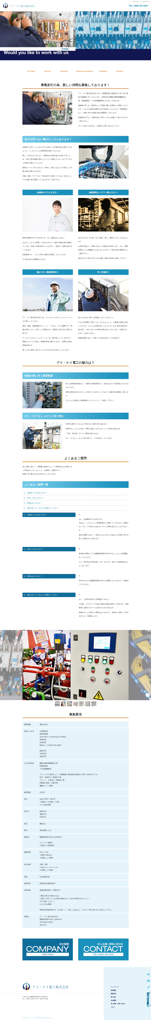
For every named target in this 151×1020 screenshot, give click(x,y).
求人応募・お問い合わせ (120, 71)
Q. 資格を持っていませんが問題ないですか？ (41, 508)
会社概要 (102, 71)
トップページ (31, 71)
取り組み (84, 71)
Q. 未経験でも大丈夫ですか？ (35, 493)
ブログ (113, 1007)
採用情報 (49, 71)
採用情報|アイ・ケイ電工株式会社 (141, 1)
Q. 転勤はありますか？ (33, 503)
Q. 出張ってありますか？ (34, 498)
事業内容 (67, 71)
